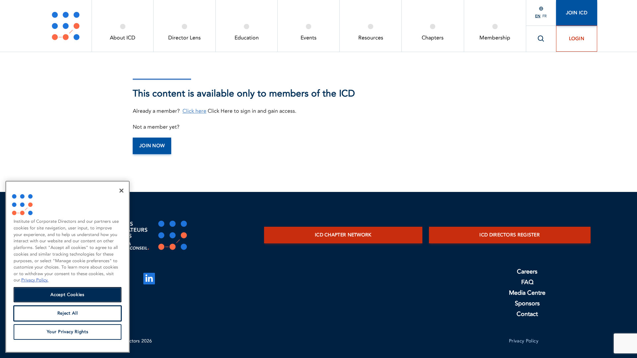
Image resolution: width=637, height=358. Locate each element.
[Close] (121, 190)
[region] (67, 267)
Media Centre (527, 293)
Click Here (220, 111)
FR (544, 16)
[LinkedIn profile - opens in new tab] (149, 278)
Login (577, 38)
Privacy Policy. (34, 280)
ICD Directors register (509, 235)
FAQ (527, 282)
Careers (527, 272)
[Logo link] (66, 25)
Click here (194, 111)
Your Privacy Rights (67, 332)
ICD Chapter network (343, 235)
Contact (527, 314)
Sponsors (527, 303)
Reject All (67, 313)
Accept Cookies (67, 295)
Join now (152, 146)
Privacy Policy (523, 341)
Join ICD (576, 13)
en (537, 16)
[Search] (541, 39)
